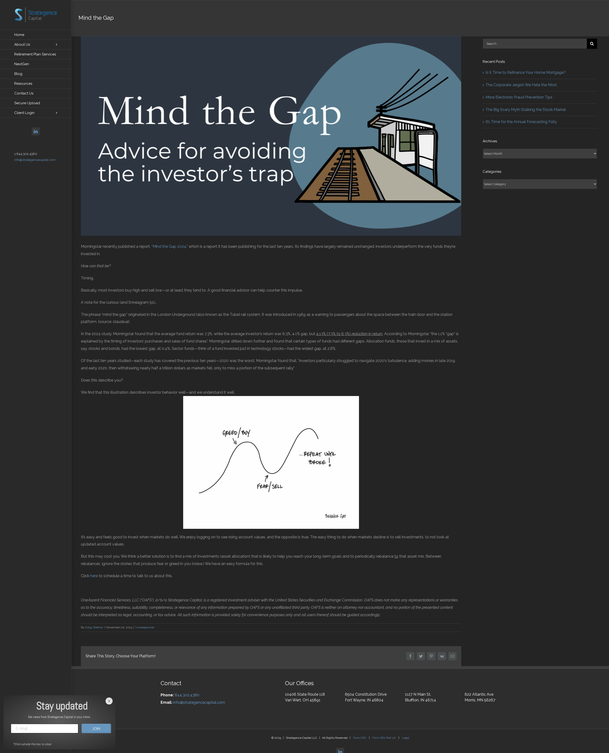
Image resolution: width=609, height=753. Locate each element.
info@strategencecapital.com (35, 160)
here (94, 576)
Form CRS (360, 737)
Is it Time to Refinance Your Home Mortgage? (526, 72)
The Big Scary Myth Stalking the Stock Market (526, 109)
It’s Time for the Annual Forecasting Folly (521, 121)
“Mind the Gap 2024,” (170, 246)
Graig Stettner (94, 627)
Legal (405, 737)
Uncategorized (144, 627)
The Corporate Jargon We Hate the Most (521, 85)
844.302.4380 (187, 695)
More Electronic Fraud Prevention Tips (519, 97)
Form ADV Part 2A (384, 737)
